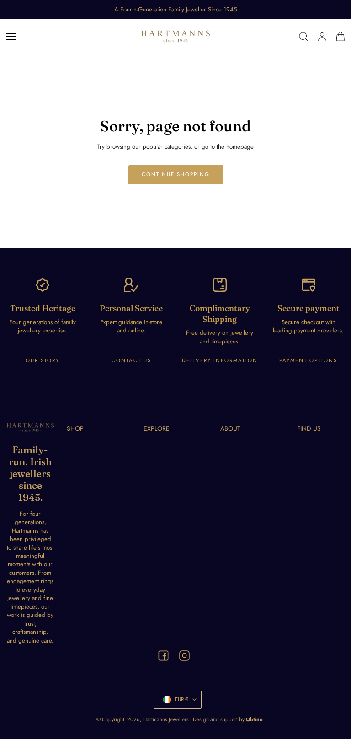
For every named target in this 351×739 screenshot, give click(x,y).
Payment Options (308, 360)
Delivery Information (220, 360)
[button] (11, 36)
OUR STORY (42, 360)
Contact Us (131, 360)
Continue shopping (176, 174)
